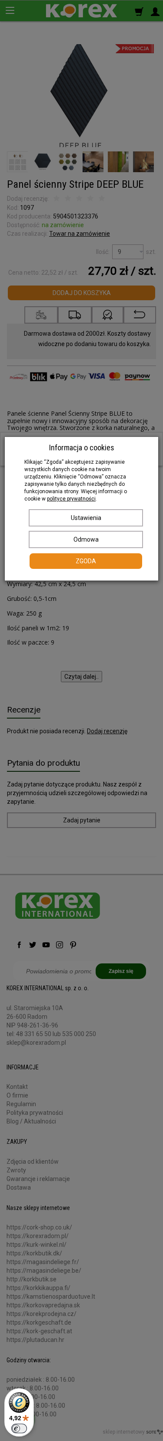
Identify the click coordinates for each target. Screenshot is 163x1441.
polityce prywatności (71, 499)
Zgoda (86, 561)
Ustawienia (86, 517)
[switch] (19, 1428)
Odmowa (86, 539)
